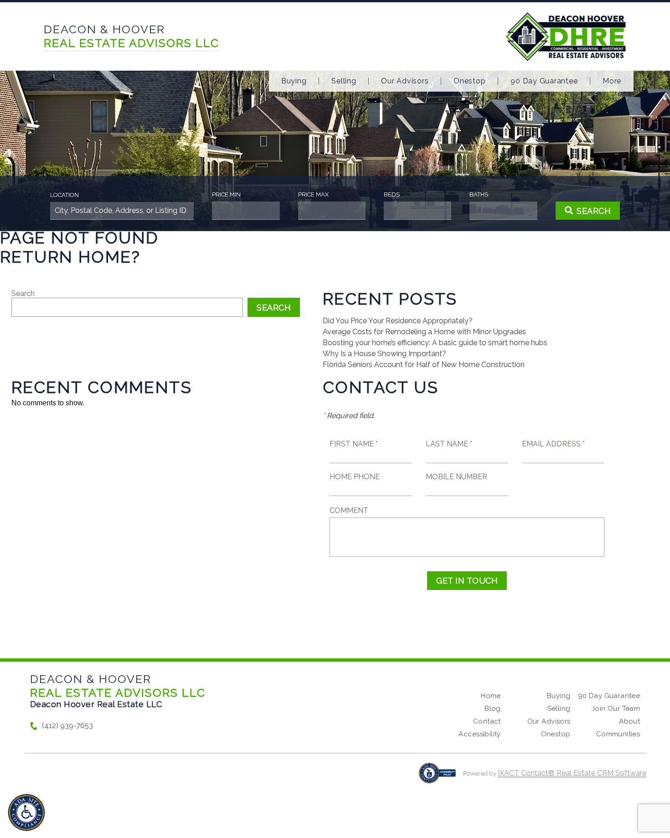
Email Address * (553, 444)
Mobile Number (456, 476)
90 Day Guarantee (543, 81)
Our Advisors (404, 81)
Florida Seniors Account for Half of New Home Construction (424, 364)
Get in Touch (467, 580)
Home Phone (355, 476)
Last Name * (449, 444)
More (612, 81)
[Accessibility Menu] (26, 812)
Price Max (313, 194)
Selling (343, 81)
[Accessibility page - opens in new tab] (437, 777)
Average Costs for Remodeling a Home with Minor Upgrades (424, 331)
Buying (294, 81)
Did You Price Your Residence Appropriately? (398, 320)
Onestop (469, 81)
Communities (618, 734)
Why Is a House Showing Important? (384, 353)
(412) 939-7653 (67, 725)
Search (23, 293)
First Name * (354, 444)
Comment (349, 510)
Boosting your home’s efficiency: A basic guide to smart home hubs (435, 342)
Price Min (226, 194)
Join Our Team (616, 708)
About (629, 721)
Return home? (70, 256)
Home (491, 696)
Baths (478, 194)
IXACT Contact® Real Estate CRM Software (572, 773)
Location (64, 194)
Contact (487, 721)
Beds (392, 194)
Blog (492, 708)
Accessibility (479, 734)
